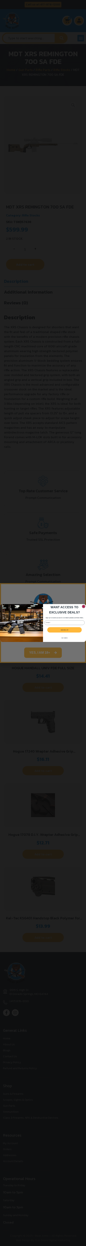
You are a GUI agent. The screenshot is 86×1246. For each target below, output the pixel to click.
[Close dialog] (83, 606)
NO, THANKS (65, 638)
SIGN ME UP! (64, 630)
